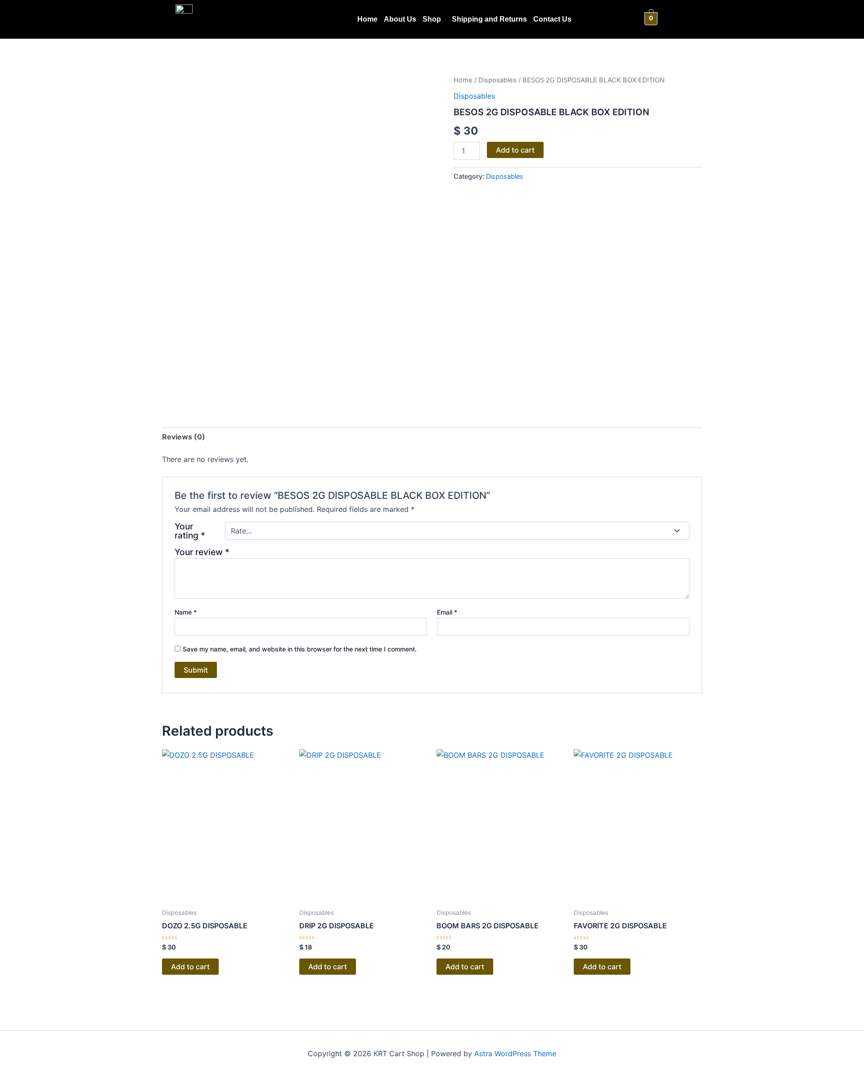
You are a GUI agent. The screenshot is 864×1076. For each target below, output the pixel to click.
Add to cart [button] (190, 966)
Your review (202, 552)
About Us (400, 19)
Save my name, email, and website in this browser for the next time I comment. (300, 649)
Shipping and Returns (489, 19)
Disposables (497, 80)
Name (186, 612)
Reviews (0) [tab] (183, 436)
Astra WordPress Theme (515, 1053)
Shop (432, 19)
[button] (434, 19)
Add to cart (515, 149)
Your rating (190, 531)
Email (447, 612)
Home (367, 19)
